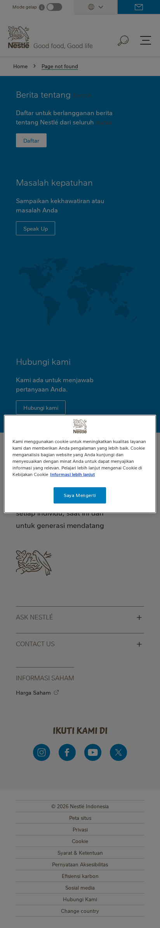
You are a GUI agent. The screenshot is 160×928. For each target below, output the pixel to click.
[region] (80, 464)
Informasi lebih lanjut (72, 474)
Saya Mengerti (80, 495)
